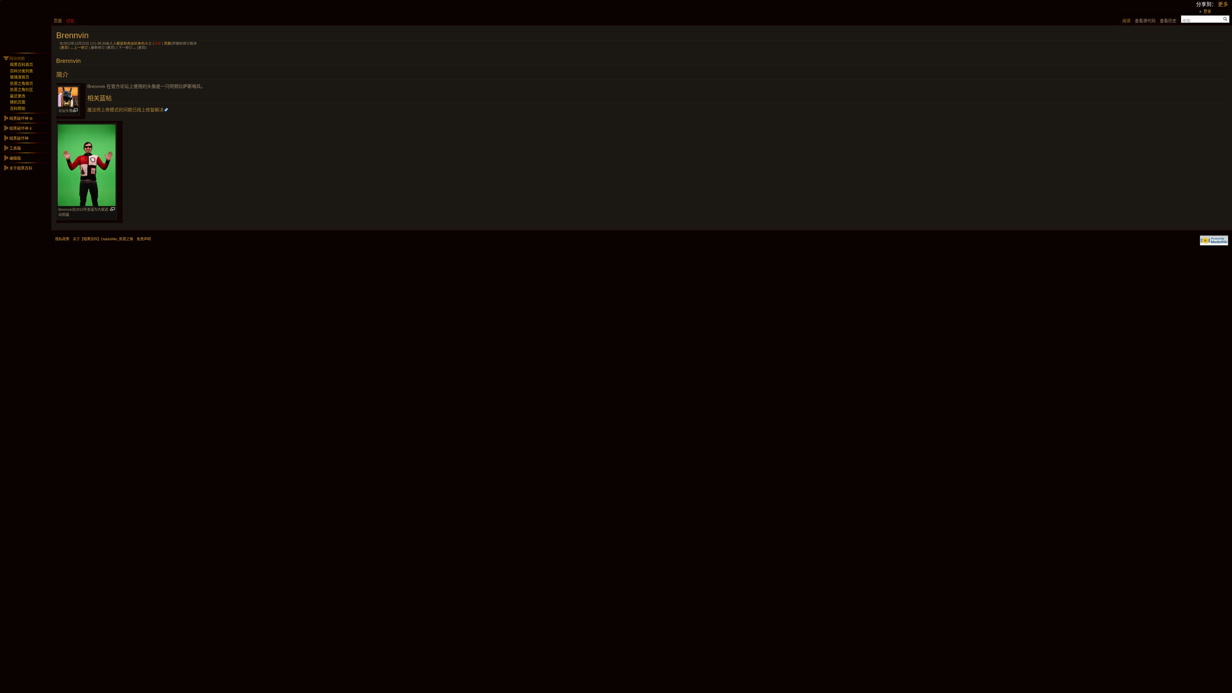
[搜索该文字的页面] (1225, 19)
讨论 (157, 43)
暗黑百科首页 (21, 65)
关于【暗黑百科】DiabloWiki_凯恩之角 (103, 239)
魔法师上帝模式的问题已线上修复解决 (125, 109)
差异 (64, 47)
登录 (1207, 11)
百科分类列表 (21, 71)
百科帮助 (17, 109)
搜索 (1186, 20)
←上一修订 (79, 47)
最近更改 (17, 96)
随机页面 (17, 102)
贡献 (167, 43)
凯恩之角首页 (21, 83)
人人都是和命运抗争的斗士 (130, 43)
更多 (1223, 4)
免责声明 (144, 239)
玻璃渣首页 (19, 77)
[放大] (75, 110)
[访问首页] (25, 25)
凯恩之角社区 (21, 90)
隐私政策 (62, 239)
